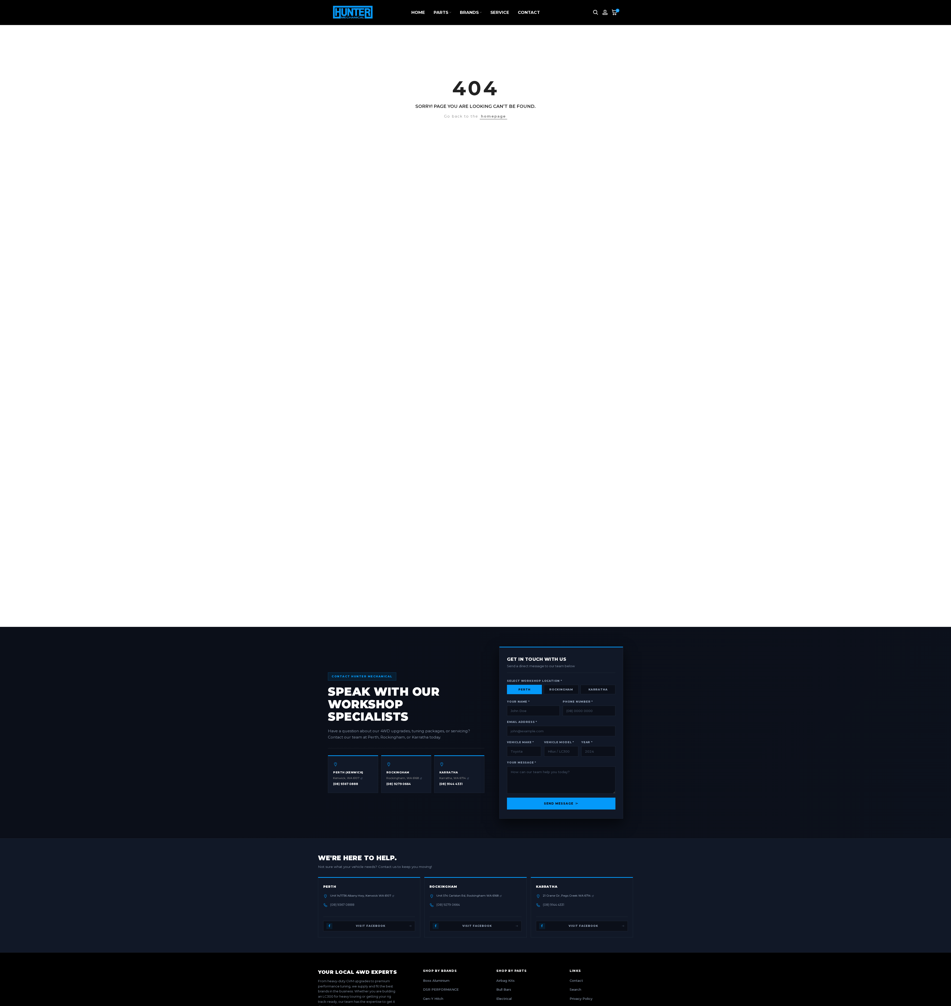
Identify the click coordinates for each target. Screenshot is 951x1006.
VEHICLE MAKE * (520, 742)
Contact (576, 980)
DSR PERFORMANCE (441, 989)
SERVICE (499, 12)
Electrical (504, 999)
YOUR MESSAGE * (521, 762)
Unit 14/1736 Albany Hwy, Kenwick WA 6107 (360, 895)
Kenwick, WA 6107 (346, 778)
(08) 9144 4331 (451, 784)
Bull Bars (503, 989)
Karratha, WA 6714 (452, 778)
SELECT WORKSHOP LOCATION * (534, 681)
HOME (418, 12)
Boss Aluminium (436, 980)
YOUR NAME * (518, 701)
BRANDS (469, 12)
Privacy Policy (581, 999)
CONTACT (529, 12)
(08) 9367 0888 (345, 784)
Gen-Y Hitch (433, 999)
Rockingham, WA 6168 (402, 778)
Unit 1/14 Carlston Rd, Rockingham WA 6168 (467, 895)
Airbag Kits (505, 980)
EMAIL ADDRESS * (522, 722)
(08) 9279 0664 (398, 784)
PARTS (441, 12)
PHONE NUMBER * (578, 701)
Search (575, 989)
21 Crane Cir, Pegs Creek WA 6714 (567, 895)
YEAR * (587, 742)
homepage (493, 116)
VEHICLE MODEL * (559, 742)
